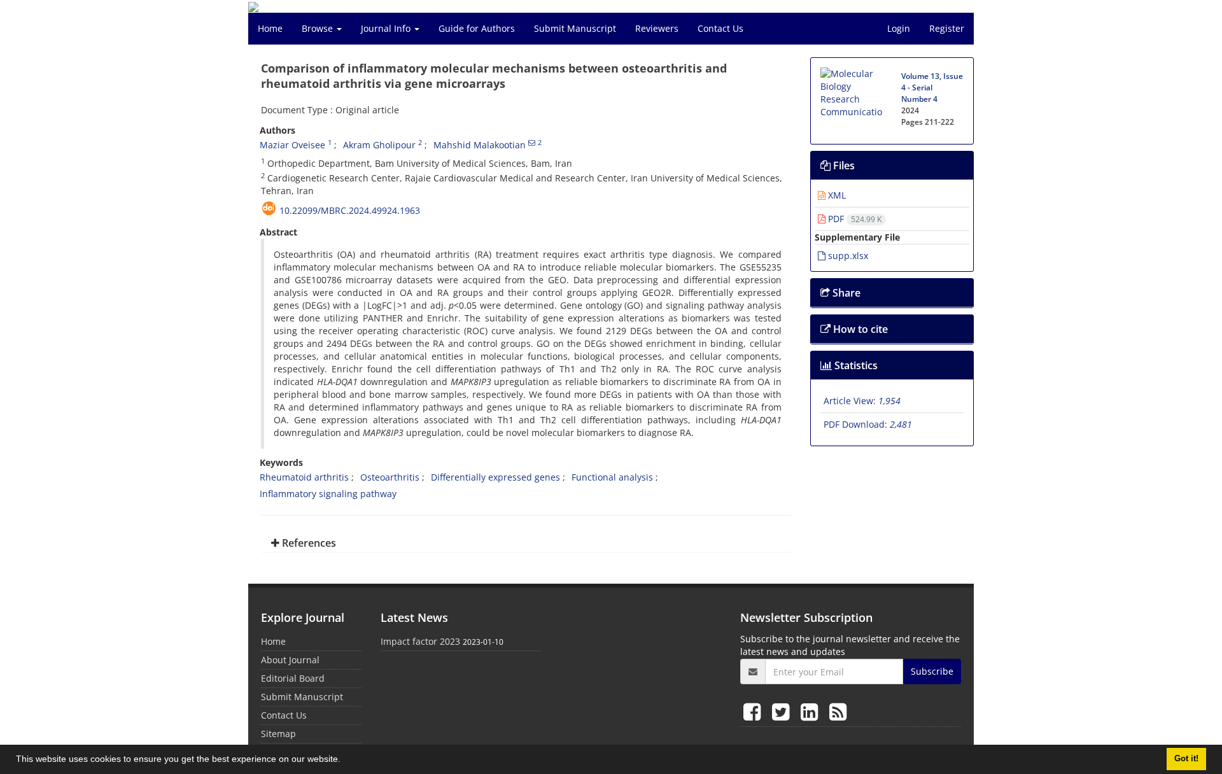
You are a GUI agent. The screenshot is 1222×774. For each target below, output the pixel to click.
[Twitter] (783, 711)
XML (835, 195)
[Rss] (838, 711)
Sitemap (278, 734)
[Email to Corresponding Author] (531, 142)
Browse (318, 28)
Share (845, 293)
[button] (345, 761)
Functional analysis (612, 477)
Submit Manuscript (575, 28)
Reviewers (656, 28)
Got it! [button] (1186, 758)
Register (946, 28)
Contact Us (720, 28)
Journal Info (387, 28)
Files (843, 165)
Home (270, 28)
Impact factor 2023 (420, 641)
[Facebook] (754, 711)
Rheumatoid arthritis (304, 477)
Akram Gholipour (379, 145)
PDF (853, 219)
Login (898, 28)
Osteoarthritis (389, 477)
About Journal (290, 660)
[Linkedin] (811, 711)
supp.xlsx (846, 256)
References (307, 543)
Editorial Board (293, 678)
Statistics (855, 365)
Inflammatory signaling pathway (328, 494)
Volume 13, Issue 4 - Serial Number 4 (932, 87)
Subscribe (932, 671)
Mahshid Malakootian (479, 145)
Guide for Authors (477, 28)
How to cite (859, 329)
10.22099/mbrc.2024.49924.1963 (349, 210)
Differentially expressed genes (495, 477)
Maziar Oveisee (292, 145)
